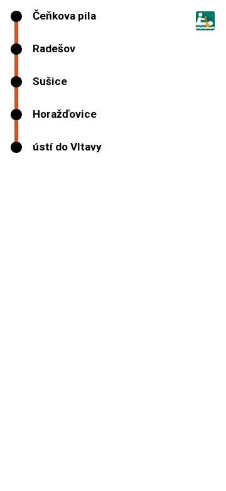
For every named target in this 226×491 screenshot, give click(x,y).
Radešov (54, 48)
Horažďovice (65, 114)
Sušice (50, 81)
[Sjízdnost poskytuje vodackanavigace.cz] (202, 27)
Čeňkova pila (64, 16)
